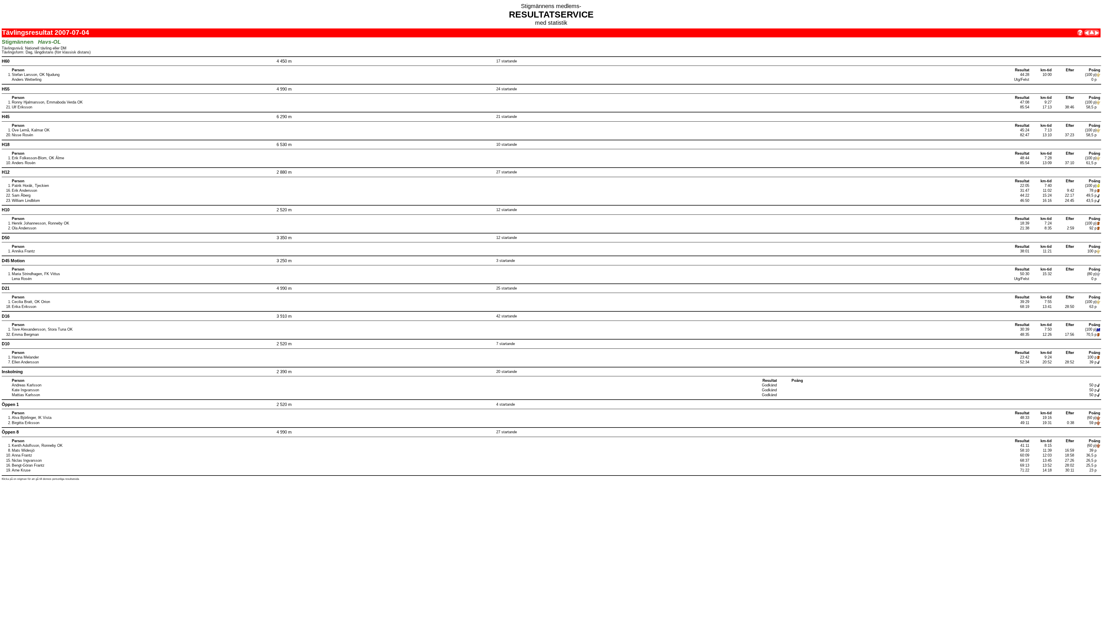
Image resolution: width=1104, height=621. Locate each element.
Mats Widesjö (23, 450)
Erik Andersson (24, 191)
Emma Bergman (25, 335)
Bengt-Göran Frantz (28, 465)
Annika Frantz (23, 251)
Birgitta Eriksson (25, 423)
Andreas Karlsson (26, 385)
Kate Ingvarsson (25, 390)
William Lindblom (26, 201)
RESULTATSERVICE (551, 14)
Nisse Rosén (22, 135)
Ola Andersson (24, 228)
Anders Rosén (23, 163)
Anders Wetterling (26, 80)
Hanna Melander (25, 357)
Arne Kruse (21, 470)
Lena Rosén (22, 279)
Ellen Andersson (25, 362)
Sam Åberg (21, 195)
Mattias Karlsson (26, 395)
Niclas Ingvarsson (27, 461)
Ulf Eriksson (22, 107)
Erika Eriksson (24, 307)
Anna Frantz (22, 455)
